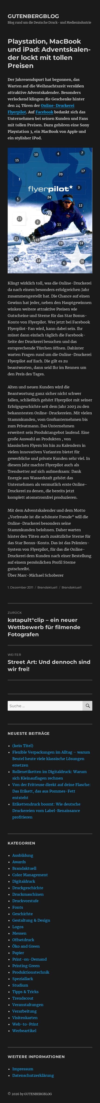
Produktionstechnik (30, 972)
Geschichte (22, 913)
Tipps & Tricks (25, 991)
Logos (17, 926)
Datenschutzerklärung (33, 1075)
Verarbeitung (24, 1011)
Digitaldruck (23, 881)
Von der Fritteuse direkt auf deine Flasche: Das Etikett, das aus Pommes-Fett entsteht (51, 791)
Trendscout (22, 998)
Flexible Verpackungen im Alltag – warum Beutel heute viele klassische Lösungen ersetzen (51, 758)
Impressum (22, 1069)
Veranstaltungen (27, 1004)
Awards (19, 862)
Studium (20, 985)
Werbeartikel (24, 1030)
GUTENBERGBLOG (33, 16)
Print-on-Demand (29, 959)
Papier (18, 952)
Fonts (17, 907)
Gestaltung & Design (31, 920)
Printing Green (26, 965)
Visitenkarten (25, 1017)
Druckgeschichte (27, 888)
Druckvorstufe (25, 900)
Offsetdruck (23, 939)
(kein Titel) (22, 745)
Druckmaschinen (28, 894)
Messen (19, 933)
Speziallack (22, 978)
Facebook (44, 112)
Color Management (30, 875)
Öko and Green (26, 946)
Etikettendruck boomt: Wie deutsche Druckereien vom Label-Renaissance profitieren (46, 810)
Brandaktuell (47, 587)
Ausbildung (22, 855)
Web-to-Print (25, 1024)
